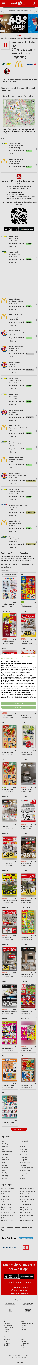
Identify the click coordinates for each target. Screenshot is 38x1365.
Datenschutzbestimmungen (28, 656)
